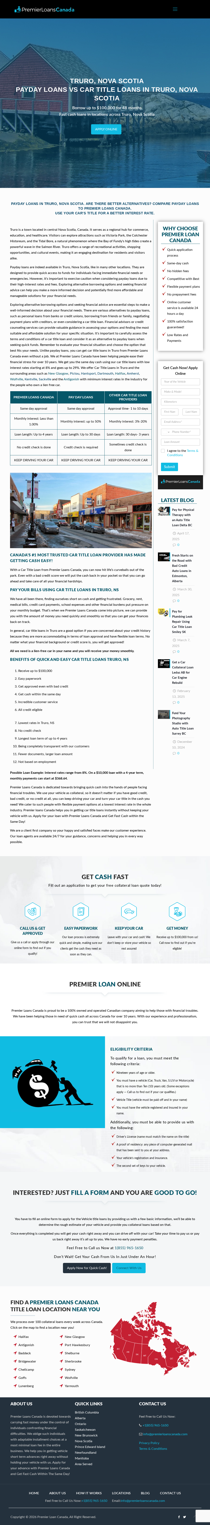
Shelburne (72, 1353)
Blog (145, 1493)
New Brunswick (86, 1435)
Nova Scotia (83, 1441)
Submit (169, 467)
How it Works (89, 1493)
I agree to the (182, 453)
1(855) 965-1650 (129, 1248)
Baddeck (24, 1353)
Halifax (120, 373)
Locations (121, 1493)
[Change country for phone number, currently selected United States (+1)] (166, 432)
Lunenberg (26, 1386)
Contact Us (170, 1493)
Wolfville (16, 379)
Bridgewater (27, 1361)
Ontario (80, 1424)
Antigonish (71, 379)
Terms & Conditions (153, 1448)
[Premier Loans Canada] (44, 9)
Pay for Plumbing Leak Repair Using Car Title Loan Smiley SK (182, 622)
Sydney (70, 1369)
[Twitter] (185, 1517)
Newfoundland (85, 1452)
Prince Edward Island (90, 1447)
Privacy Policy (149, 1443)
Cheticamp (26, 1369)
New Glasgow (58, 373)
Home (34, 1493)
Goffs (22, 1378)
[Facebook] (179, 1517)
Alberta (80, 1418)
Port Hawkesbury (77, 1345)
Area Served (83, 1464)
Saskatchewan (85, 1429)
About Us (57, 1493)
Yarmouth (72, 1386)
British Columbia (87, 1412)
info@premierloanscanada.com (165, 1434)
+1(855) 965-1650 (155, 1425)
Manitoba (82, 1458)
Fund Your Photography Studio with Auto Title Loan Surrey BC (183, 723)
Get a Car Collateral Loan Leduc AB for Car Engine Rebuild (182, 672)
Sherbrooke (73, 1361)
